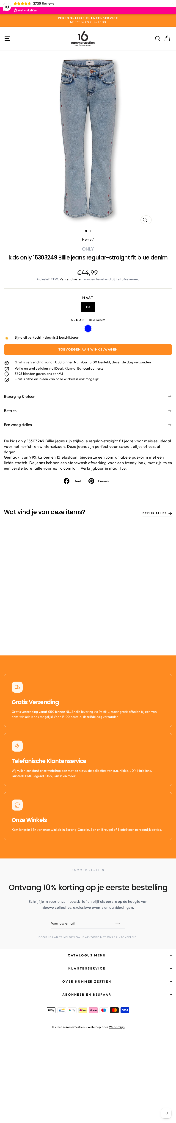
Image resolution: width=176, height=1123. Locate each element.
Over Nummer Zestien (86, 981)
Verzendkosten (71, 279)
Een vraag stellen (18, 424)
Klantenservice (86, 968)
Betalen (10, 410)
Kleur (88, 320)
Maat (88, 297)
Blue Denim (88, 328)
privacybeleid (125, 937)
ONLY (88, 249)
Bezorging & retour (19, 396)
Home (87, 239)
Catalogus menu (87, 955)
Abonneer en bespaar (86, 994)
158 (88, 307)
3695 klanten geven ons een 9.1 (39, 373)
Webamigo (116, 1027)
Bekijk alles (155, 513)
